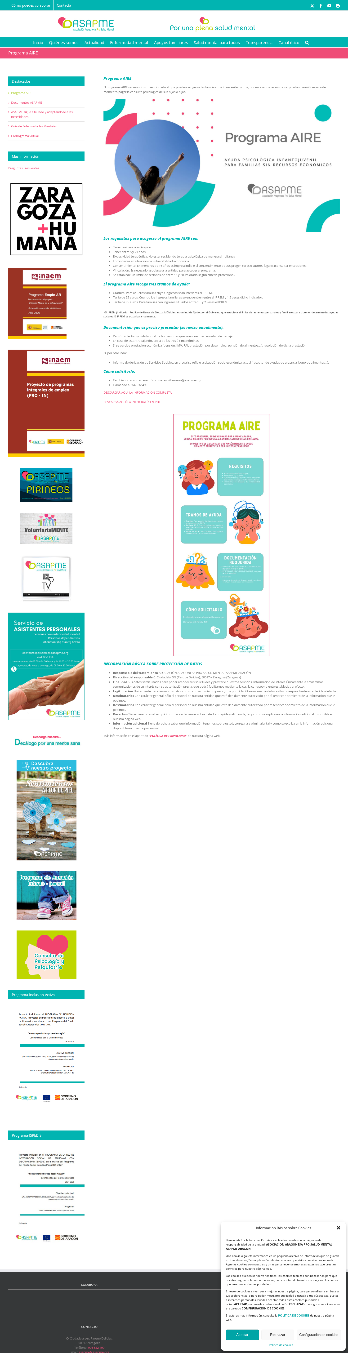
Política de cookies (281, 1345)
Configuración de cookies (318, 1335)
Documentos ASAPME (26, 102)
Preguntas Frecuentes (23, 168)
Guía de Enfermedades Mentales (34, 126)
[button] (338, 1227)
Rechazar (277, 1335)
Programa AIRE (21, 93)
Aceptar (242, 1335)
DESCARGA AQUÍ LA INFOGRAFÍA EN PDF (132, 402)
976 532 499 (96, 1347)
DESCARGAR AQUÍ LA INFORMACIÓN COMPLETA (137, 392)
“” (168, 736)
